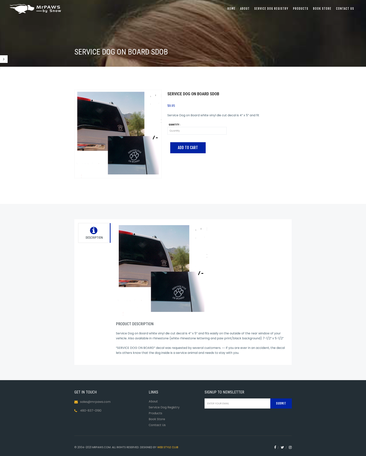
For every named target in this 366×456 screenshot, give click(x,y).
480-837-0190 (90, 410)
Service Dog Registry (271, 8)
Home (231, 8)
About (245, 8)
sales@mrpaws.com (95, 402)
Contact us (345, 8)
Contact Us (157, 425)
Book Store (322, 8)
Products (300, 8)
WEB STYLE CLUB (167, 447)
